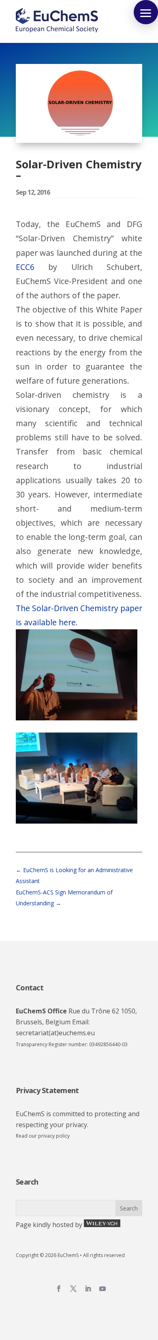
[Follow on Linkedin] (87, 1288)
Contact (29, 987)
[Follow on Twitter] (73, 1288)
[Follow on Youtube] (102, 1288)
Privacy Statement (47, 1090)
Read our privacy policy (43, 1135)
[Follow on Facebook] (58, 1288)
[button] (146, 12)
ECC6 (25, 266)
